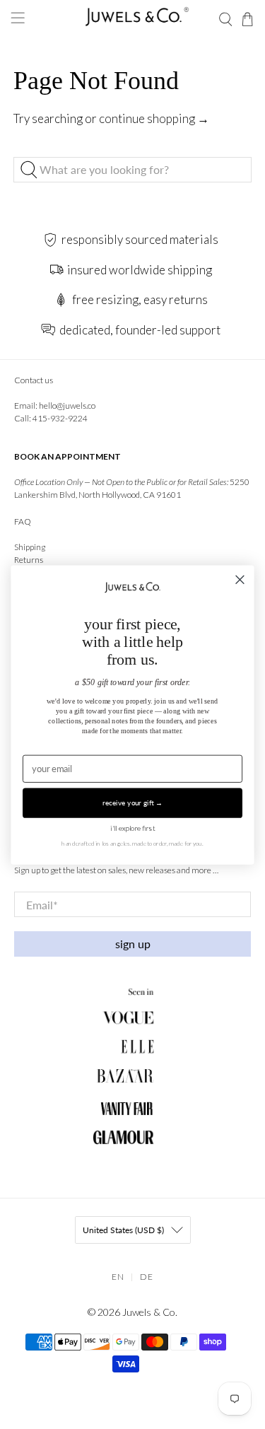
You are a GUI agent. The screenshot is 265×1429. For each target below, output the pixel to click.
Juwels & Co (148, 1312)
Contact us (33, 380)
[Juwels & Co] (132, 19)
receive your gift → (132, 802)
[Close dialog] (239, 579)
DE (146, 1276)
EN (118, 1276)
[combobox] (132, 169)
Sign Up (133, 943)
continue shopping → (154, 118)
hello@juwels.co (67, 405)
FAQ (22, 521)
